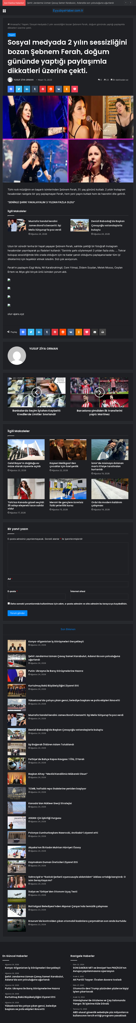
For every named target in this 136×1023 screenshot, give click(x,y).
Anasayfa (15, 24)
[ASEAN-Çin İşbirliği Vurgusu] (17, 822)
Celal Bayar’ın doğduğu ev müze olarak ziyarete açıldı (24, 464)
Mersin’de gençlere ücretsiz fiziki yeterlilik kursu (66, 504)
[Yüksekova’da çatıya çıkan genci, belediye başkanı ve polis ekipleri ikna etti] (17, 705)
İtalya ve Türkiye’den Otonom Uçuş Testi (52, 891)
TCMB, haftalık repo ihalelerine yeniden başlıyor (57, 788)
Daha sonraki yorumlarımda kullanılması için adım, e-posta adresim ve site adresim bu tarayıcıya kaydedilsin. (68, 603)
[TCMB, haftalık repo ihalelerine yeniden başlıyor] (17, 793)
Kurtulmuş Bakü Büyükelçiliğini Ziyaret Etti (53, 685)
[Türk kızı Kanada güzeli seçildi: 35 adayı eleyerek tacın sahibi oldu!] (26, 489)
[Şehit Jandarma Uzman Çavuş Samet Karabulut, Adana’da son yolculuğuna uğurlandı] (17, 661)
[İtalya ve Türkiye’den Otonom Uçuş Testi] (17, 896)
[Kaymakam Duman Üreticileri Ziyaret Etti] (17, 867)
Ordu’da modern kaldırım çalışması (106, 504)
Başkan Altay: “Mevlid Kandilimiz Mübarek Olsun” (58, 774)
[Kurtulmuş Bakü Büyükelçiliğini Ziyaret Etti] (17, 690)
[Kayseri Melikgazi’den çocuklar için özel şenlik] (68, 449)
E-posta (13, 591)
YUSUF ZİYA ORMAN (24, 80)
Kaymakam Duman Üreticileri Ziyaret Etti (53, 862)
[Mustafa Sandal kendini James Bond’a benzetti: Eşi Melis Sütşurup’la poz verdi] (17, 225)
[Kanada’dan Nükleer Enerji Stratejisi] (17, 808)
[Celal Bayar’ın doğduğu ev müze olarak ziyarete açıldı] (26, 449)
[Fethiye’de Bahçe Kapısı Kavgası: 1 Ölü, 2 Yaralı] (17, 764)
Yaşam (25, 24)
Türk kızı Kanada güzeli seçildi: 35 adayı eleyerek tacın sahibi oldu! (26, 505)
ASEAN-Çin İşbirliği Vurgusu (44, 818)
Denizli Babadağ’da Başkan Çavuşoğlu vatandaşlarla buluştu (108, 225)
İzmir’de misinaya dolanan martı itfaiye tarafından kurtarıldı (107, 466)
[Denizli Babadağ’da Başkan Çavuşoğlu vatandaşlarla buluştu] (79, 225)
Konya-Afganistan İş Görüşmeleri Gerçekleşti (56, 641)
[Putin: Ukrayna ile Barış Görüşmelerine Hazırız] (17, 675)
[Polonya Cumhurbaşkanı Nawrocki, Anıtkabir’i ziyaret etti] (17, 837)
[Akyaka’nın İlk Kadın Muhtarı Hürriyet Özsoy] (17, 852)
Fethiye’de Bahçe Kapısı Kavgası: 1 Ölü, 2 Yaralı (56, 759)
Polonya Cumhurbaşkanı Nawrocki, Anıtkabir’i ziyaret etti (63, 832)
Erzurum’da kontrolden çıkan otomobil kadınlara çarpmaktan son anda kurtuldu (77, 921)
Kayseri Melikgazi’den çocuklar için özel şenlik (64, 464)
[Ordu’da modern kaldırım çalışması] (109, 489)
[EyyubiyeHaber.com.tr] (68, 10)
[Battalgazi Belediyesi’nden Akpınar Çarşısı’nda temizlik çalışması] (17, 911)
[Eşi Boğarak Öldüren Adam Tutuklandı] (17, 749)
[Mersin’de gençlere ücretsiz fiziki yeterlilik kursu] (68, 489)
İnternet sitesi (77, 591)
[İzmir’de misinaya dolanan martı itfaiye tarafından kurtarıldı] (109, 449)
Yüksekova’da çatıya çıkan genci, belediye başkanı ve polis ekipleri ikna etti (74, 700)
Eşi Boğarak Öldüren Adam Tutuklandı (51, 744)
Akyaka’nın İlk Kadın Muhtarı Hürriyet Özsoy (54, 847)
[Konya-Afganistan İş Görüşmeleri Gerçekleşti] (17, 646)
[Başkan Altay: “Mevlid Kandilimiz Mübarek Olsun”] (17, 778)
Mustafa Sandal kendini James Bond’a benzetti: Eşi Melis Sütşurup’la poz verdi (45, 225)
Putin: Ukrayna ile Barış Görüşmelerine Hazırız (50, 2)
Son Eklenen (68, 629)
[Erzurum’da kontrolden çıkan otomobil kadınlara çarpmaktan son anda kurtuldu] (17, 925)
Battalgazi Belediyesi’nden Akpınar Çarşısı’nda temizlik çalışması (68, 906)
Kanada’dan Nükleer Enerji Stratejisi (50, 803)
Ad (10, 579)
